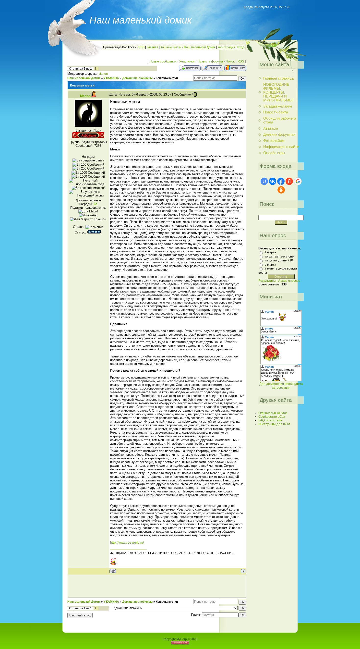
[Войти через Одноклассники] (281, 190)
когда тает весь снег (279, 256)
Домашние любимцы (137, 78)
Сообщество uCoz (271, 416)
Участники (186, 61)
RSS (141, 47)
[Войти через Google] (298, 181)
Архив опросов (289, 280)
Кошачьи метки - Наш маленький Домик (187, 47)
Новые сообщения (162, 61)
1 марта (270, 252)
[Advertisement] (157, 586)
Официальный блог (272, 413)
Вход (240, 47)
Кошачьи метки (167, 78)
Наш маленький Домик (83, 78)
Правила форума (210, 61)
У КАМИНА (111, 78)
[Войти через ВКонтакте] (272, 181)
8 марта (270, 264)
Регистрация (226, 47)
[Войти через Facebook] (281, 181)
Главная (152, 47)
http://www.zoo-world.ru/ (127, 542)
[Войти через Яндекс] (289, 181)
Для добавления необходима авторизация (281, 385)
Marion (103, 73)
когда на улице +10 (278, 260)
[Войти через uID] (264, 181)
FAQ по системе (270, 420)
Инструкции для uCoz (274, 424)
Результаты (267, 280)
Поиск (230, 61)
